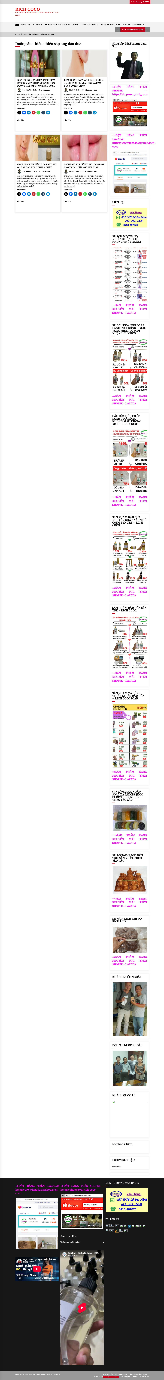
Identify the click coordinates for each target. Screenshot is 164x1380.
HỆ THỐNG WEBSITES (109, 25)
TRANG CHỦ (25, 25)
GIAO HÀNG (105, 1377)
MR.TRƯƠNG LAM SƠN (129, 1377)
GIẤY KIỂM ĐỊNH (121, 1374)
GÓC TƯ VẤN (108, 1374)
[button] (117, 29)
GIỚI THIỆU (37, 25)
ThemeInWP (56, 1374)
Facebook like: (122, 1144)
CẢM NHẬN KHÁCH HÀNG (138, 1374)
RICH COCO (27, 9)
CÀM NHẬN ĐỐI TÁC (89, 25)
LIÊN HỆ (75, 25)
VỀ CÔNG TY (144, 1377)
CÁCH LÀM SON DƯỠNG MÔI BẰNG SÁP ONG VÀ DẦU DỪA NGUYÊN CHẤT (84, 165)
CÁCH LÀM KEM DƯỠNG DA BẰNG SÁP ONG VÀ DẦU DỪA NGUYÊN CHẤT (37, 165)
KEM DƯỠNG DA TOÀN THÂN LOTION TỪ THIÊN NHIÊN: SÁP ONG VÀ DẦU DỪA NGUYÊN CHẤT (83, 83)
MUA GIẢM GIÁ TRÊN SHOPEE (133, 25)
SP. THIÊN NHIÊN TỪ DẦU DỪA (56, 25)
